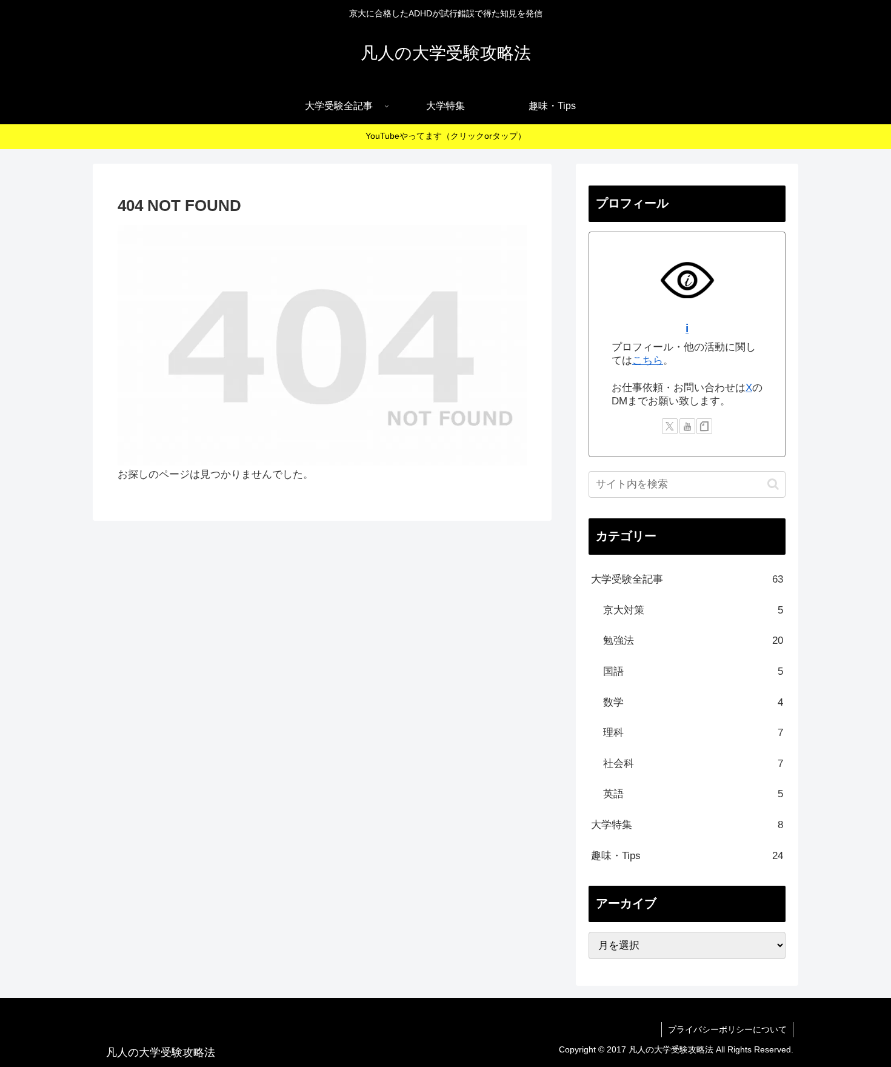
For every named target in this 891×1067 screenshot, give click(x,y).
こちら (647, 360)
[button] (773, 484)
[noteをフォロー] (704, 426)
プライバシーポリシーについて (727, 1029)
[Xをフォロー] (670, 426)
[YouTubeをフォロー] (687, 426)
